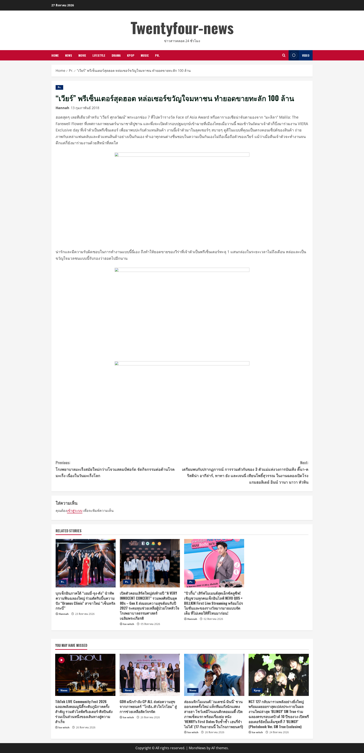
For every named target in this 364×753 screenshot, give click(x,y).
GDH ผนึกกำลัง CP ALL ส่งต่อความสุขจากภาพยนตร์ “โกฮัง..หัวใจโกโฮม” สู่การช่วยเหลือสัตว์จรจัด (148, 706)
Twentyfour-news (182, 27)
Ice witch (128, 624)
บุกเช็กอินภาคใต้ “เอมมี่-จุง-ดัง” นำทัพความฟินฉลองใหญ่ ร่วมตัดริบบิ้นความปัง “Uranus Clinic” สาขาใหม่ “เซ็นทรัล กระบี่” (85, 600)
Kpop (130, 55)
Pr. (157, 55)
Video (305, 55)
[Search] (283, 55)
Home (55, 55)
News (68, 55)
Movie (82, 55)
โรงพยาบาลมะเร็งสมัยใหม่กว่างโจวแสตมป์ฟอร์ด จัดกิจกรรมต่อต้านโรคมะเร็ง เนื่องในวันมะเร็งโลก (115, 469)
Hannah (62, 108)
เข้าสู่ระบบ (74, 510)
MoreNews (197, 748)
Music (145, 55)
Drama (116, 55)
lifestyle (98, 55)
